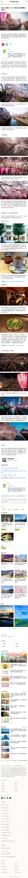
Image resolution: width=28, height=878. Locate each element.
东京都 (3, 4)
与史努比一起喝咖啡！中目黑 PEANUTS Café (15, 281)
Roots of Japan (4, 851)
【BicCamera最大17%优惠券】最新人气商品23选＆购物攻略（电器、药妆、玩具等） (18, 695)
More (24, 603)
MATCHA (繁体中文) (5, 810)
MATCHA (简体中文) (5, 818)
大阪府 (15, 783)
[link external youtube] (10, 798)
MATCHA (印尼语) (5, 821)
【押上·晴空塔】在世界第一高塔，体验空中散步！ (20, 524)
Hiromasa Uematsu (7, 546)
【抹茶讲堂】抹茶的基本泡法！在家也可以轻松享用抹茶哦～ (18, 712)
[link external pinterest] (8, 798)
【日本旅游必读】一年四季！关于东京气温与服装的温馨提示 (7, 524)
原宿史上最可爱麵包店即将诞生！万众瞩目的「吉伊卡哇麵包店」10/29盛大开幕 (18, 678)
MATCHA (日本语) (5, 805)
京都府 (2, 785)
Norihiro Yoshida (20, 527)
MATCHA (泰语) (4, 813)
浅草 (9, 636)
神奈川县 (3, 791)
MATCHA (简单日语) (5, 827)
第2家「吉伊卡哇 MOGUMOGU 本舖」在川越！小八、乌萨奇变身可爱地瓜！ (18, 683)
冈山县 (15, 791)
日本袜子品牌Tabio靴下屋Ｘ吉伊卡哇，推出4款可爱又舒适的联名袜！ (18, 671)
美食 (9, 509)
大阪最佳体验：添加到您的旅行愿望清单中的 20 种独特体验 (18, 742)
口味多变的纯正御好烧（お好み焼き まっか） (15, 345)
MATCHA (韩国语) (5, 816)
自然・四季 (16, 509)
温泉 (3, 636)
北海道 (15, 785)
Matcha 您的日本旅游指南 (19, 477)
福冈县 (2, 788)
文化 (17, 646)
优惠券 (8, 4)
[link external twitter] (5, 798)
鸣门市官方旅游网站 (5, 853)
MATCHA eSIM (4, 838)
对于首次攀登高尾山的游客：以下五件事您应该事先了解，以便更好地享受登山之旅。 (18, 730)
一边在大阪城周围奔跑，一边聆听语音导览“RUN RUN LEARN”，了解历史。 (18, 735)
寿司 (6, 636)
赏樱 (23, 509)
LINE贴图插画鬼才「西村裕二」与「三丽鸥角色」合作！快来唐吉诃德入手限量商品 (18, 666)
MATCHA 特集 (16, 4)
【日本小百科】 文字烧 (6, 541)
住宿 (17, 643)
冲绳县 (15, 788)
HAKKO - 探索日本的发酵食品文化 (8, 856)
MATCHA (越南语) (5, 824)
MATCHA (5, 527)
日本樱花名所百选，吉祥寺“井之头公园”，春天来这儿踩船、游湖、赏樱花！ (7, 596)
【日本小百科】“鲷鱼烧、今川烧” (8, 475)
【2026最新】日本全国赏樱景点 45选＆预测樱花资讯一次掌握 (20, 580)
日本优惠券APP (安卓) (6, 835)
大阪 (12, 636)
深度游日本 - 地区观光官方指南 (7, 841)
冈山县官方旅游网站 (5, 848)
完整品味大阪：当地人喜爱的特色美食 (18, 753)
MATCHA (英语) (4, 807)
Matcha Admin (11, 51)
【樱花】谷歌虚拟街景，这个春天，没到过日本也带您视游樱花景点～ (20, 596)
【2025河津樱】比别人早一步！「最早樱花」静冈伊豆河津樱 (7, 580)
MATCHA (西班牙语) (5, 830)
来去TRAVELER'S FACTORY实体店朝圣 (9, 468)
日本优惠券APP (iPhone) (6, 832)
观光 (4, 646)
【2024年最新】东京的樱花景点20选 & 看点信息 (20, 564)
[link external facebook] (2, 798)
